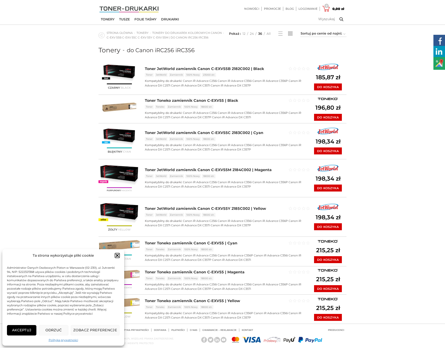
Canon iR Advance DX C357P (231, 85)
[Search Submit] (338, 19)
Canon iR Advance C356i (235, 81)
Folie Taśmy (145, 19)
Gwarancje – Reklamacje (219, 330)
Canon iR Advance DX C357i (190, 85)
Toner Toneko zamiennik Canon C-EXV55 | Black (191, 100)
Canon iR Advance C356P (270, 81)
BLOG (290, 8)
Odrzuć (53, 330)
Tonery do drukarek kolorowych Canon (187, 33)
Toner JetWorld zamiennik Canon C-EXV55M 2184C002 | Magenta (208, 170)
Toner (149, 74)
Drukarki (170, 19)
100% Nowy (193, 74)
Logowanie (308, 8)
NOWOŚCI (251, 8)
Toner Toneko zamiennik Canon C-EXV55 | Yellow (192, 301)
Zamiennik (176, 74)
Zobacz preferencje (95, 330)
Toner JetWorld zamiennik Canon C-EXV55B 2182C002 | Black (204, 69)
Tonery (107, 19)
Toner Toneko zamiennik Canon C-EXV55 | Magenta (195, 272)
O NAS (193, 330)
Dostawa (160, 330)
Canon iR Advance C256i (200, 81)
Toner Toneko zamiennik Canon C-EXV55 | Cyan (191, 243)
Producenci (336, 330)
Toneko (160, 106)
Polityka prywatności (63, 340)
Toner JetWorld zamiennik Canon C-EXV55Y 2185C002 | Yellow (205, 208)
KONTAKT (247, 330)
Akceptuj (21, 330)
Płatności (178, 330)
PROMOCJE (272, 8)
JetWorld (161, 74)
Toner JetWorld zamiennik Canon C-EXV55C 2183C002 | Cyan (204, 133)
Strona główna (120, 33)
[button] (117, 255)
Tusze (124, 19)
